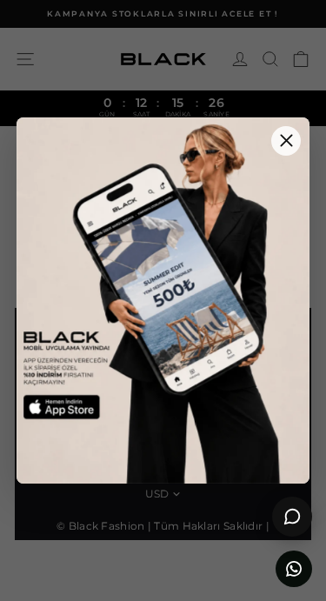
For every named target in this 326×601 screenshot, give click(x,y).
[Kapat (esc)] (286, 141)
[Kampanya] (163, 300)
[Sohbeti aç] (292, 517)
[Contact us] (294, 569)
